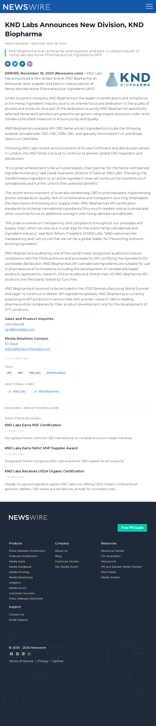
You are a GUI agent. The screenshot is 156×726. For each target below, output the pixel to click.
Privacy (43, 661)
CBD (20, 373)
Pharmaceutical (56, 373)
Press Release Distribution (27, 550)
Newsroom (108, 561)
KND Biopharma (49, 391)
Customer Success (22, 593)
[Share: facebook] (7, 64)
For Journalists (111, 556)
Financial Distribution (23, 556)
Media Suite (17, 561)
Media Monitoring (21, 577)
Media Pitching (19, 572)
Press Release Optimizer (26, 598)
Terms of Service (21, 661)
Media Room (17, 587)
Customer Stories (67, 561)
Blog (58, 556)
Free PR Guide (132, 528)
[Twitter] (17, 653)
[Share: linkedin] (22, 64)
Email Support (18, 619)
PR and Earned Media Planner (121, 566)
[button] (149, 6)
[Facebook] (11, 653)
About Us (61, 550)
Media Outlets (110, 577)
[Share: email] (29, 64)
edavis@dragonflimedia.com (27, 349)
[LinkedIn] (23, 653)
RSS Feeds (108, 572)
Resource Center (112, 550)
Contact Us (16, 614)
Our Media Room (66, 566)
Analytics (15, 582)
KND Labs (34, 373)
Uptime (57, 661)
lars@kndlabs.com (20, 329)
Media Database (20, 566)
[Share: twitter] (15, 64)
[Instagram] (29, 653)
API (9, 373)
